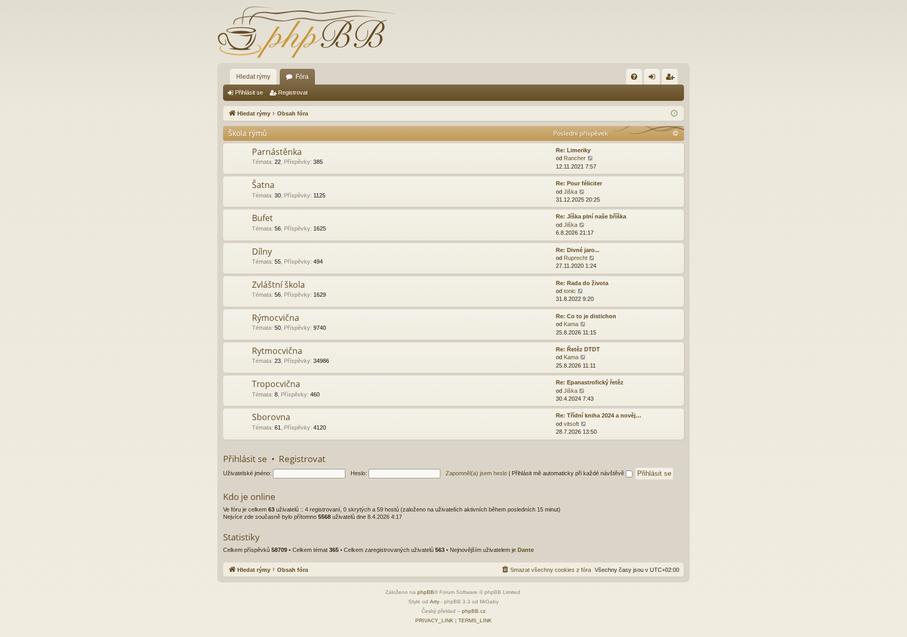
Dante (526, 550)
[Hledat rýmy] (306, 31)
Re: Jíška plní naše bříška (591, 216)
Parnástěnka (277, 152)
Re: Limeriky (573, 150)
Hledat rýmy (253, 76)
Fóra (302, 76)
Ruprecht (575, 258)
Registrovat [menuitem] (672, 79)
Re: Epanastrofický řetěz (590, 382)
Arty (434, 601)
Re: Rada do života (582, 283)
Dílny (262, 251)
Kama (571, 324)
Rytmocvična (277, 351)
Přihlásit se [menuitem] (654, 79)
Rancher (575, 158)
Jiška (570, 192)
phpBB (425, 592)
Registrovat (293, 92)
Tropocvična (276, 384)
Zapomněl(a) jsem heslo (476, 473)
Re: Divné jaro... (577, 250)
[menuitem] (634, 77)
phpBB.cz (474, 611)
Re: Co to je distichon (586, 316)
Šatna (263, 185)
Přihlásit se (249, 92)
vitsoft (571, 424)
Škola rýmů (247, 133)
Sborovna (271, 417)
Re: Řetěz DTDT (578, 349)
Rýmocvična (275, 317)
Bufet (262, 218)
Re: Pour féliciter (579, 183)
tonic (570, 291)
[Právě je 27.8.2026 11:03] (674, 114)
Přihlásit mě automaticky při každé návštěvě (569, 473)
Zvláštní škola (278, 284)
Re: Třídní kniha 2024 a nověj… (598, 415)
